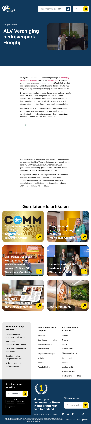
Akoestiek (10, 401)
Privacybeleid (82, 420)
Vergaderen (11, 407)
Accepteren (70, 420)
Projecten (20, 401)
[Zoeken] (68, 9)
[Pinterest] (78, 414)
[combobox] (53, 9)
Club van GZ (52, 80)
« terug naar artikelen (10, 25)
